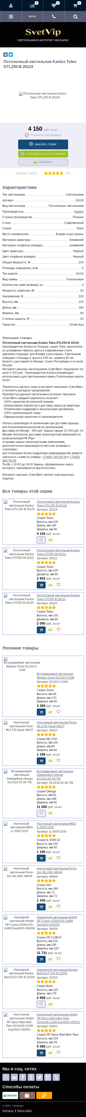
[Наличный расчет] (27, 1095)
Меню (32, 16)
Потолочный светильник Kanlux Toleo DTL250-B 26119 (58, 503)
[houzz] (56, 1077)
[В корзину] (41, 584)
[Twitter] (11, 54)
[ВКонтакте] (5, 54)
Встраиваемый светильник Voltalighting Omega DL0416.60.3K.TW (55, 775)
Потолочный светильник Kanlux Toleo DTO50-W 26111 (58, 552)
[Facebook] (22, 1077)
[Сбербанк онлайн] (10, 1095)
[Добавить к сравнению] (50, 539)
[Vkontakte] (14, 1077)
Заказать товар (45, 144)
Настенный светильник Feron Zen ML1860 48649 (57, 870)
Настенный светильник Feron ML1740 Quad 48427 (57, 724)
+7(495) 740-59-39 (54, 457)
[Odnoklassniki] (31, 1077)
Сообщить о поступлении (45, 153)
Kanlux (79, 211)
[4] (57, 173)
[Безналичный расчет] (44, 1095)
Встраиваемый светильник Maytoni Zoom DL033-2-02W (55, 675)
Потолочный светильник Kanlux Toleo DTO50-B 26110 (58, 597)
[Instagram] (47, 1077)
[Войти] (11, 5)
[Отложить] (58, 584)
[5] (61, 173)
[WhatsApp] (6, 1077)
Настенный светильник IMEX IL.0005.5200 (56, 825)
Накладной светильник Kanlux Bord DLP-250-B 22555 (57, 971)
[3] (54, 173)
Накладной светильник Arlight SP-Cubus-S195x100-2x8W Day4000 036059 (57, 921)
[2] (50, 173)
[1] (46, 173)
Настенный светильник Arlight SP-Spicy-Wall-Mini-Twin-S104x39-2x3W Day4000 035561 (58, 1018)
